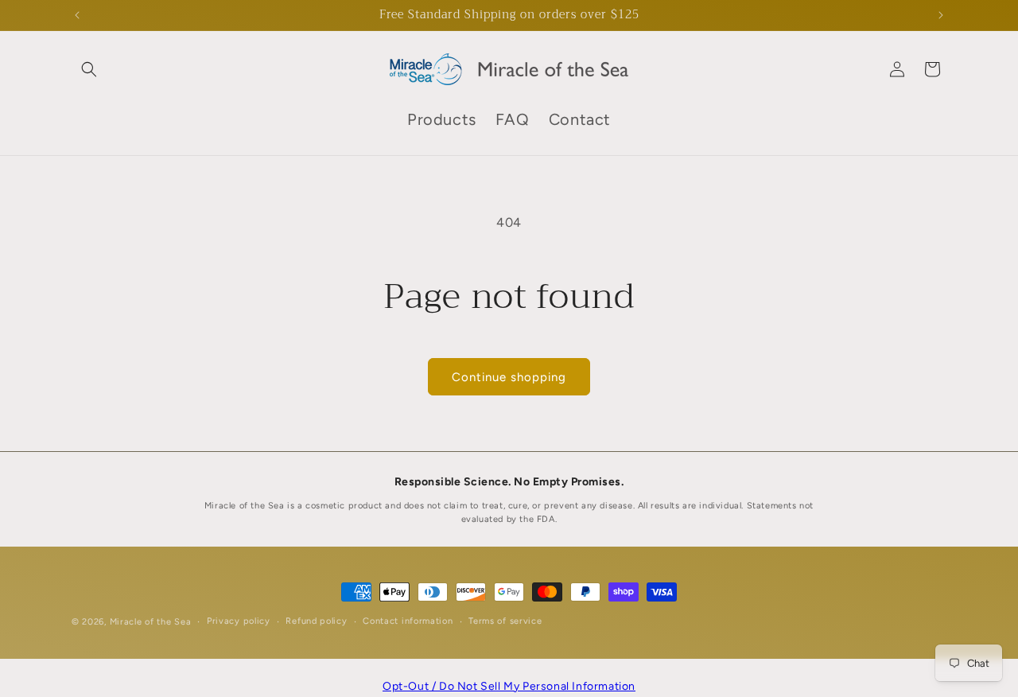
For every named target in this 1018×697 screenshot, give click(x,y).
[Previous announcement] (77, 15)
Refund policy (316, 621)
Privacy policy (238, 621)
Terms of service (505, 621)
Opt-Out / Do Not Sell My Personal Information (509, 686)
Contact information (408, 621)
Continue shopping (509, 377)
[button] (89, 69)
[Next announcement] (940, 15)
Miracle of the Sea (151, 622)
